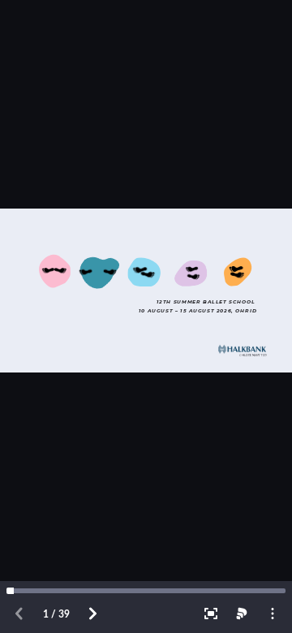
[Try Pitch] (242, 614)
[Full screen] (211, 614)
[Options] (273, 614)
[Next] (92, 614)
